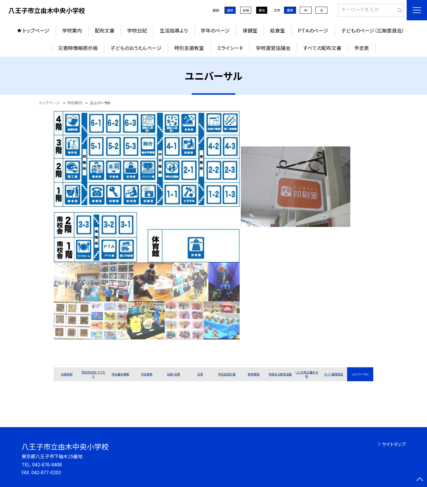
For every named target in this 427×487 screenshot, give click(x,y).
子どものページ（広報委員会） (372, 30)
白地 (246, 10)
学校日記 (137, 30)
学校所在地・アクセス (93, 374)
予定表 (361, 47)
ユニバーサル (360, 374)
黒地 (262, 10)
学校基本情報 (120, 374)
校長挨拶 (67, 374)
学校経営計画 (227, 374)
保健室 (250, 30)
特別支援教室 (189, 47)
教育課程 (253, 374)
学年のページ (215, 30)
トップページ (36, 30)
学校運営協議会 (273, 47)
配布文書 (104, 30)
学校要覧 (146, 374)
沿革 (200, 374)
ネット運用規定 (333, 374)
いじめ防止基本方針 (306, 374)
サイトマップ (394, 444)
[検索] (398, 9)
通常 (230, 10)
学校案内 (72, 30)
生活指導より (174, 30)
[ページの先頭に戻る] (419, 479)
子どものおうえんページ (136, 47)
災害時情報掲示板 (78, 47)
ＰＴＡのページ (313, 30)
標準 (290, 10)
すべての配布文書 (322, 47)
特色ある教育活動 (280, 374)
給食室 (277, 30)
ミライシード (230, 47)
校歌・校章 (173, 374)
